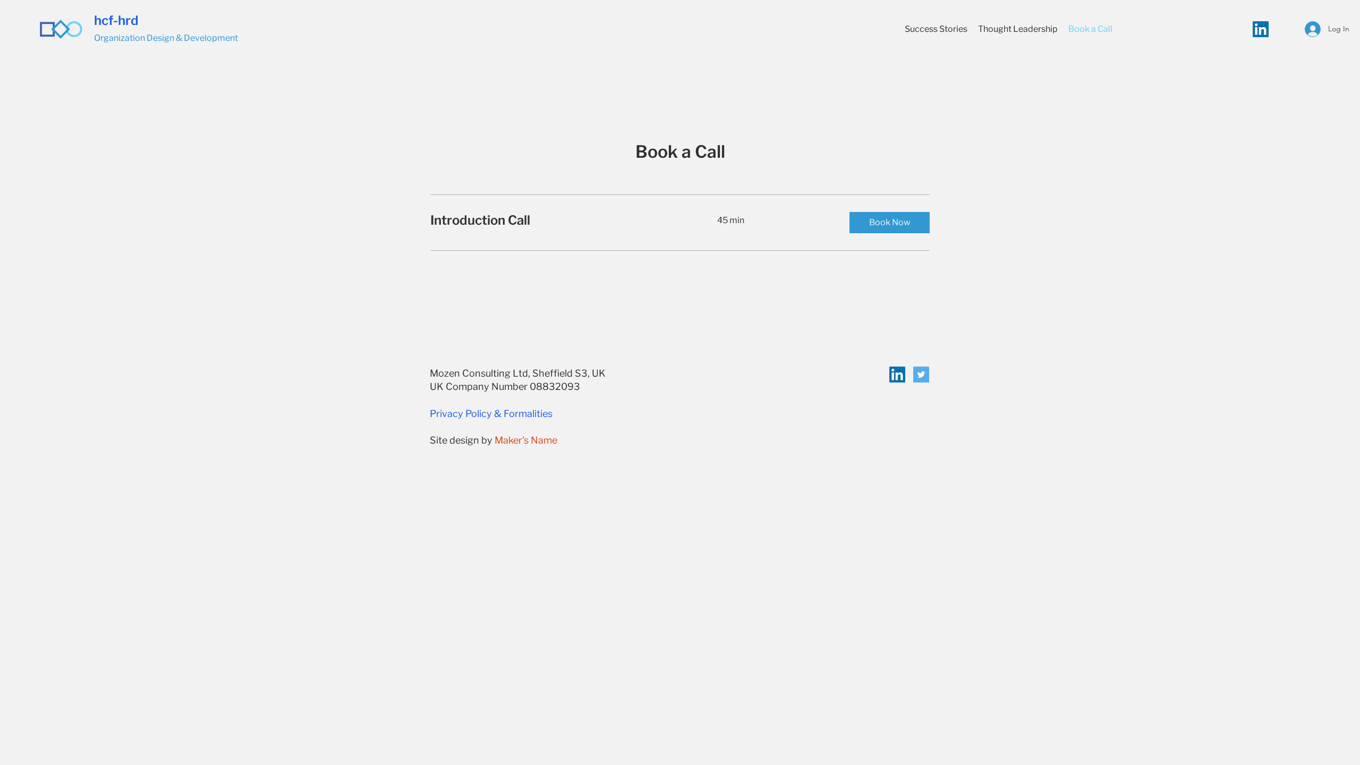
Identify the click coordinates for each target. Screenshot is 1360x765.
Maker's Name (526, 440)
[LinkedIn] (1261, 29)
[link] (561, 220)
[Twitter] (921, 374)
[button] (889, 222)
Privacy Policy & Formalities (491, 413)
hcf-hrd (116, 20)
